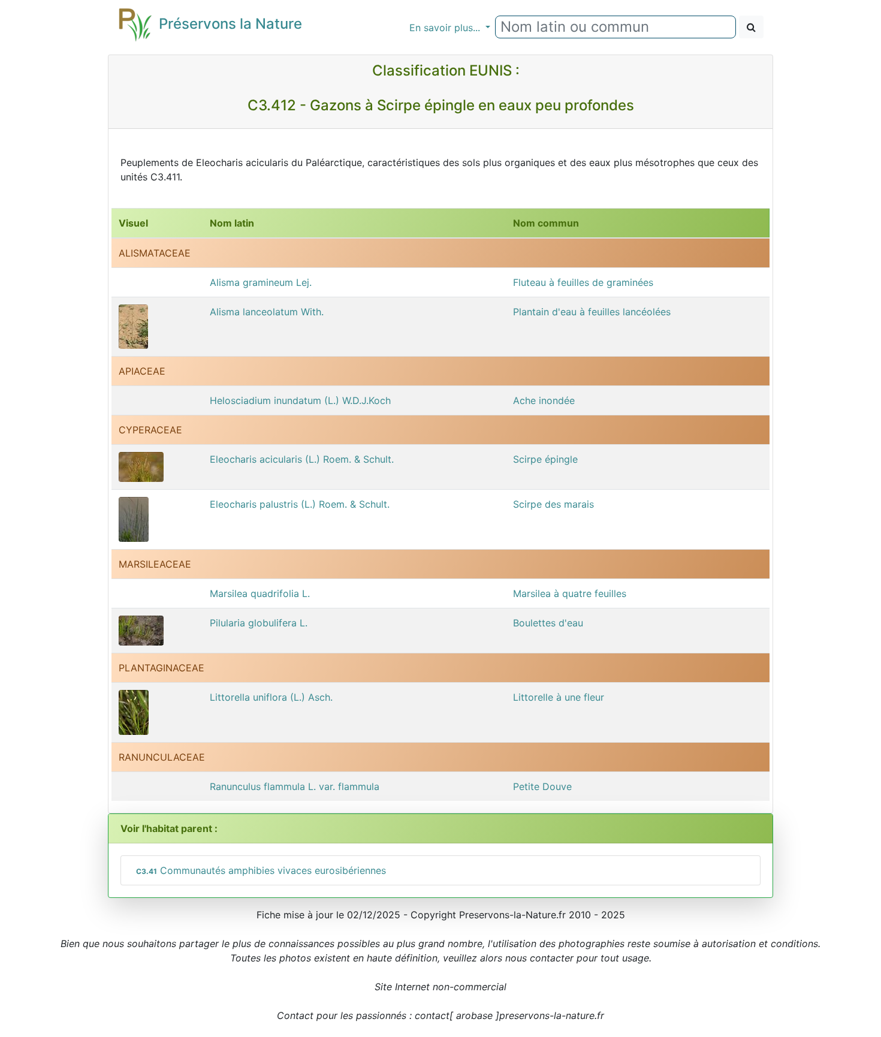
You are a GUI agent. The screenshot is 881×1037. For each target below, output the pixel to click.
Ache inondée (544, 400)
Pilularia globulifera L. (258, 623)
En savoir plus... (446, 28)
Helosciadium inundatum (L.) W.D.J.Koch (300, 400)
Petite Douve (542, 786)
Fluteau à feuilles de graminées (583, 282)
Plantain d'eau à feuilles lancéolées (592, 312)
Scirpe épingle (545, 459)
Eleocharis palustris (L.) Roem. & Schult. (300, 504)
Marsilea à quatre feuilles (569, 593)
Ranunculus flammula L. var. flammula (294, 786)
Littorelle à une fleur (558, 697)
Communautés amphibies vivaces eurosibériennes (261, 870)
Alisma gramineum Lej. (261, 282)
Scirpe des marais (553, 504)
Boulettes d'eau (548, 623)
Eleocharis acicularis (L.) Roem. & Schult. (302, 459)
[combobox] (615, 27)
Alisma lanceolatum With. (267, 312)
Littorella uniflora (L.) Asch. (271, 697)
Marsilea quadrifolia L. (260, 593)
